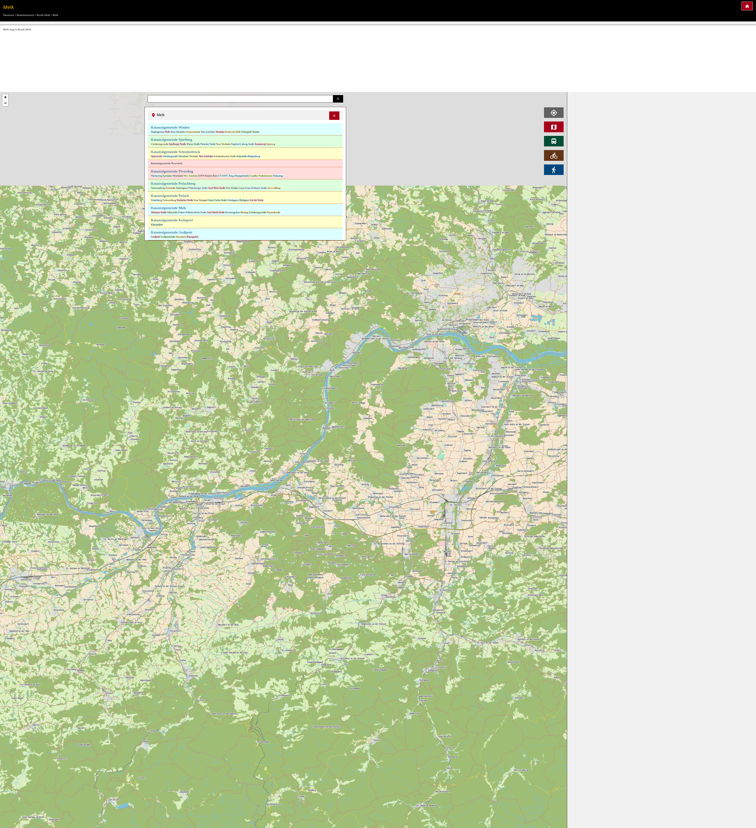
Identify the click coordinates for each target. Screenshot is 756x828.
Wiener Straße (193, 144)
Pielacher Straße (207, 144)
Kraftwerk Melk (232, 132)
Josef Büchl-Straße (216, 212)
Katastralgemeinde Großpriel (171, 232)
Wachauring (156, 175)
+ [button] (5, 97)
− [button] (5, 103)
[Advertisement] (378, 61)
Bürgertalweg (253, 156)
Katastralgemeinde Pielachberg (173, 183)
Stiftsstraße (172, 212)
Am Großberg (273, 188)
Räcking (244, 212)
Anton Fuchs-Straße (217, 200)
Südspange (278, 175)
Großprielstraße (168, 236)
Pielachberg (156, 200)
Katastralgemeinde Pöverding (172, 171)
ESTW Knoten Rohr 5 (208, 175)
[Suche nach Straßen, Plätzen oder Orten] (338, 99)
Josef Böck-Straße (216, 188)
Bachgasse (244, 200)
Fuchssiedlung (169, 200)
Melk (167, 132)
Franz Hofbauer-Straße (256, 188)
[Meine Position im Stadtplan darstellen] (554, 112)
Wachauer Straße (159, 212)
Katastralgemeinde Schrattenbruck (175, 152)
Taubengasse (182, 188)
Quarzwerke (156, 156)
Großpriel (155, 236)
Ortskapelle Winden (250, 132)
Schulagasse (233, 200)
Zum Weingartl (201, 200)
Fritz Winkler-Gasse (235, 188)
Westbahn (220, 132)
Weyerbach (183, 156)
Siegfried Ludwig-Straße (242, 144)
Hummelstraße (273, 212)
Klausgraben (157, 224)
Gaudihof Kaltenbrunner (261, 175)
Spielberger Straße (177, 144)
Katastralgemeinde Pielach (170, 196)
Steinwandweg (158, 188)
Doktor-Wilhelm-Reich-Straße (192, 212)
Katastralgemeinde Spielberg (171, 140)
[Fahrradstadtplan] (554, 155)
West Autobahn (208, 132)
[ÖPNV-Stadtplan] (554, 141)
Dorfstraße (170, 188)
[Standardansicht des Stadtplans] (554, 126)
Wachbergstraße (170, 156)
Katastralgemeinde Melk (168, 208)
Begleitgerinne (157, 132)
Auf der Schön (256, 200)
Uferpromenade (193, 132)
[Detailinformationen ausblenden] (334, 115)
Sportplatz (167, 175)
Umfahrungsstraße (159, 144)
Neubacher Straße (185, 200)
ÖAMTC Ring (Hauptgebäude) (234, 175)
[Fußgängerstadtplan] (554, 169)
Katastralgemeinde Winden (170, 127)
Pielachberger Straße (198, 188)
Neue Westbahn (177, 132)
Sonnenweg (260, 144)
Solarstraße (241, 156)
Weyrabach (181, 236)
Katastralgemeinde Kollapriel (172, 220)
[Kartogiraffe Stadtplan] (747, 6)
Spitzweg (270, 144)
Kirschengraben (232, 212)
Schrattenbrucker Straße (225, 156)
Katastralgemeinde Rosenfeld (166, 163)
